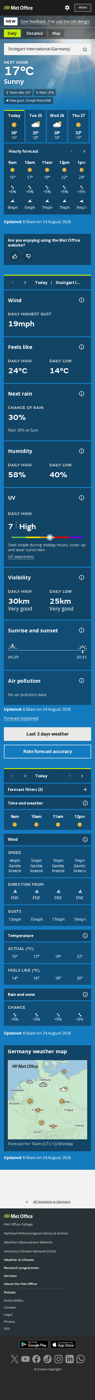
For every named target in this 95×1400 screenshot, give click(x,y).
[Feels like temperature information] (81, 347)
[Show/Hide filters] (85, 789)
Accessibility (13, 1300)
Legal (8, 1314)
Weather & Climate (19, 1260)
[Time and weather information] (85, 803)
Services (10, 1276)
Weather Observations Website (28, 1242)
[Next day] (25, 282)
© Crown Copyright (47, 1369)
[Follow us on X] (14, 1358)
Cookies (10, 1307)
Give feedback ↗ (35, 21)
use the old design (72, 21)
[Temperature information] (85, 935)
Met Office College (18, 1224)
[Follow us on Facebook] (36, 1358)
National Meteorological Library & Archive (36, 1233)
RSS (7, 1329)
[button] (64, 1071)
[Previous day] (13, 282)
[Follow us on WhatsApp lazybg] (80, 1358)
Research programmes (21, 1268)
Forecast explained (21, 718)
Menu (83, 7)
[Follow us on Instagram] (58, 1358)
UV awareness (21, 556)
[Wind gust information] (81, 300)
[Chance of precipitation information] (81, 393)
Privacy (9, 1322)
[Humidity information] (81, 451)
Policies (10, 1292)
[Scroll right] (84, 151)
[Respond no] (28, 256)
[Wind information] (85, 839)
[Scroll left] (71, 151)
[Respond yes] (14, 256)
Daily (12, 33)
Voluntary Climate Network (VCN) (30, 1251)
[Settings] (67, 8)
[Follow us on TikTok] (47, 1358)
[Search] (83, 49)
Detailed (35, 33)
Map (56, 33)
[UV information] (81, 498)
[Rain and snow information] (85, 994)
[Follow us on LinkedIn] (69, 1358)
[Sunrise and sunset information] (81, 630)
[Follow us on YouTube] (25, 1358)
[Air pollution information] (81, 680)
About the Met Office (20, 1284)
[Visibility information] (81, 577)
